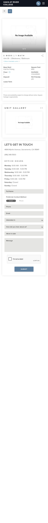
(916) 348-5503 (10, 155)
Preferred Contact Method (16, 197)
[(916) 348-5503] (38, 3)
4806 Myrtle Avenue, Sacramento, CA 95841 (21, 149)
